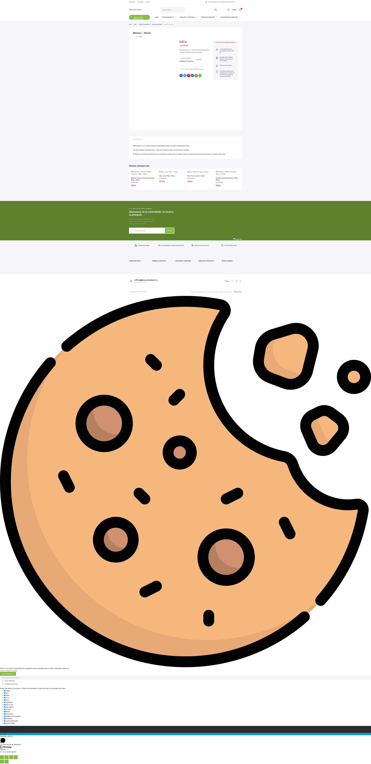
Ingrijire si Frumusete (187, 17)
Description (137, 139)
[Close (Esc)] (2, 757)
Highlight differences (11, 684)
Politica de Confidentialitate (197, 292)
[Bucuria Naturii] (142, 10)
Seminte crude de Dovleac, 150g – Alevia (227, 179)
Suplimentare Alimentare (229, 17)
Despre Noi (132, 2)
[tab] (137, 139)
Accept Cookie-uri (8, 674)
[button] (185, 58)
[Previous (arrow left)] (2, 762)
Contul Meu (140, 2)
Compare (199, 59)
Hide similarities (10, 681)
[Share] (7, 757)
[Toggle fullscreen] (11, 757)
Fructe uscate (189, 69)
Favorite (147, 2)
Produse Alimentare (208, 17)
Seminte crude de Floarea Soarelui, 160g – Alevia (143, 179)
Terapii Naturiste (168, 17)
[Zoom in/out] (16, 757)
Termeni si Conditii (212, 292)
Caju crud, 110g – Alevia (167, 176)
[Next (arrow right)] (7, 762)
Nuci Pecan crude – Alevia (196, 176)
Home (130, 24)
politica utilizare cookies (8, 671)
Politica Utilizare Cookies (226, 292)
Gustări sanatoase (157, 24)
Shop (156, 17)
